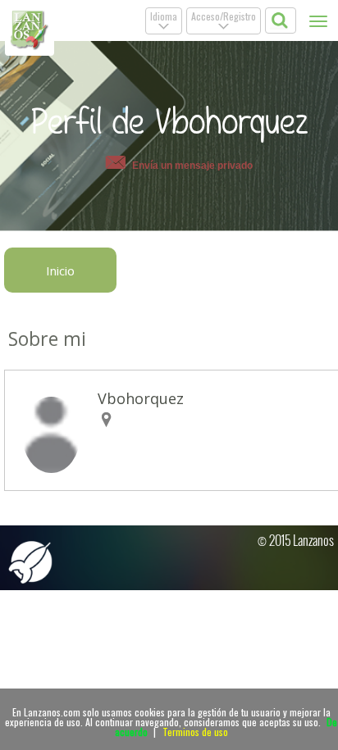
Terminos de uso (195, 732)
